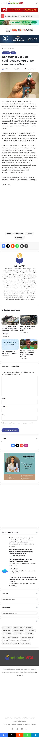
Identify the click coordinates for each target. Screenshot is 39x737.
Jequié (6, 637)
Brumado (6, 630)
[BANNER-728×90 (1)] (19, 30)
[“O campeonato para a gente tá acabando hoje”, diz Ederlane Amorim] (28, 344)
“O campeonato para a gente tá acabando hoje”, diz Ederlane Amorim (28, 353)
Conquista (11, 48)
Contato (33, 724)
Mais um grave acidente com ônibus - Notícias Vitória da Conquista (21, 560)
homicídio (18, 634)
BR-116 (28, 627)
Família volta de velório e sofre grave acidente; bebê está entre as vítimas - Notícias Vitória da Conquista (21, 540)
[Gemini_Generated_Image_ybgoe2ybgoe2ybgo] (19, 22)
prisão (6, 640)
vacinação (19, 238)
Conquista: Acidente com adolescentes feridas (27, 328)
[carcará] (19, 38)
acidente (7, 627)
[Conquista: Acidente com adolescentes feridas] (28, 320)
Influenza (19, 233)
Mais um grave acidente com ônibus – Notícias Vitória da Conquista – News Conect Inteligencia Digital (21, 551)
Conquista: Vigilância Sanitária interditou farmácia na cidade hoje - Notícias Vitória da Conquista (23, 579)
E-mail (4, 406)
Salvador (15, 640)
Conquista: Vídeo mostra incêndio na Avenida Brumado (21, 16)
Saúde (13, 52)
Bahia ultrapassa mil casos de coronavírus (9, 352)
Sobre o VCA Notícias (23, 724)
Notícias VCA (7, 69)
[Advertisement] (19, 208)
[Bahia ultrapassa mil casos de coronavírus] (10, 344)
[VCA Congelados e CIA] (19, 10)
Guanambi (7, 634)
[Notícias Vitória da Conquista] (15, 2)
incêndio (29, 634)
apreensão (18, 627)
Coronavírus (18, 630)
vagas (17, 643)
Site (3, 415)
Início (5, 48)
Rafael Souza (14, 569)
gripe (9, 233)
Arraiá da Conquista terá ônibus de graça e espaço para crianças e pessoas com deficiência (10, 330)
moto (15, 637)
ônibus (26, 643)
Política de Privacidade (9, 724)
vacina (29, 233)
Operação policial (27, 637)
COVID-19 (30, 630)
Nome (4, 398)
